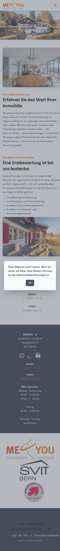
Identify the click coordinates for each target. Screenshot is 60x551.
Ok (30, 283)
